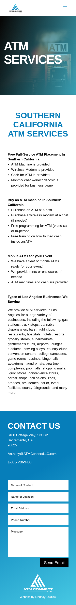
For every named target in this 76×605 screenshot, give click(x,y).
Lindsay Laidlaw (45, 597)
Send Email (54, 562)
